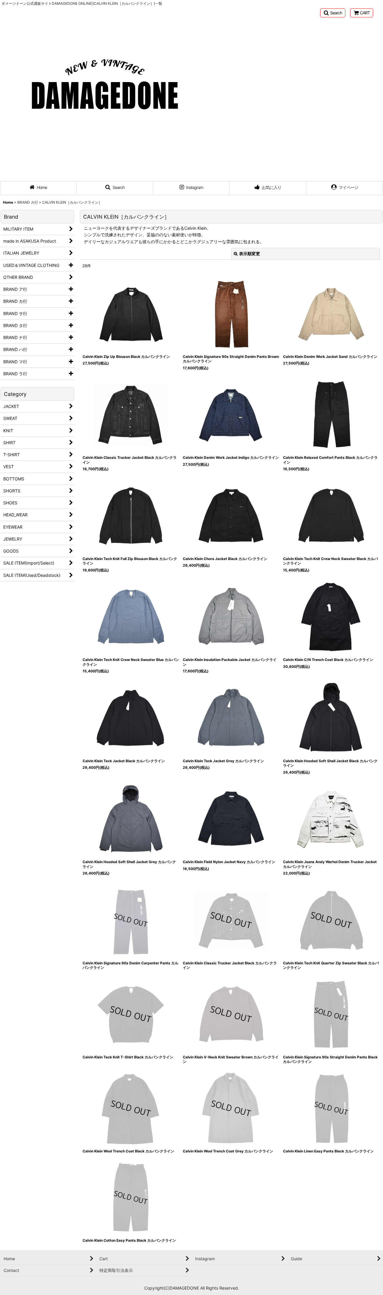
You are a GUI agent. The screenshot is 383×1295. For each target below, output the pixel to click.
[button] (332, 12)
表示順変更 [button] (249, 253)
